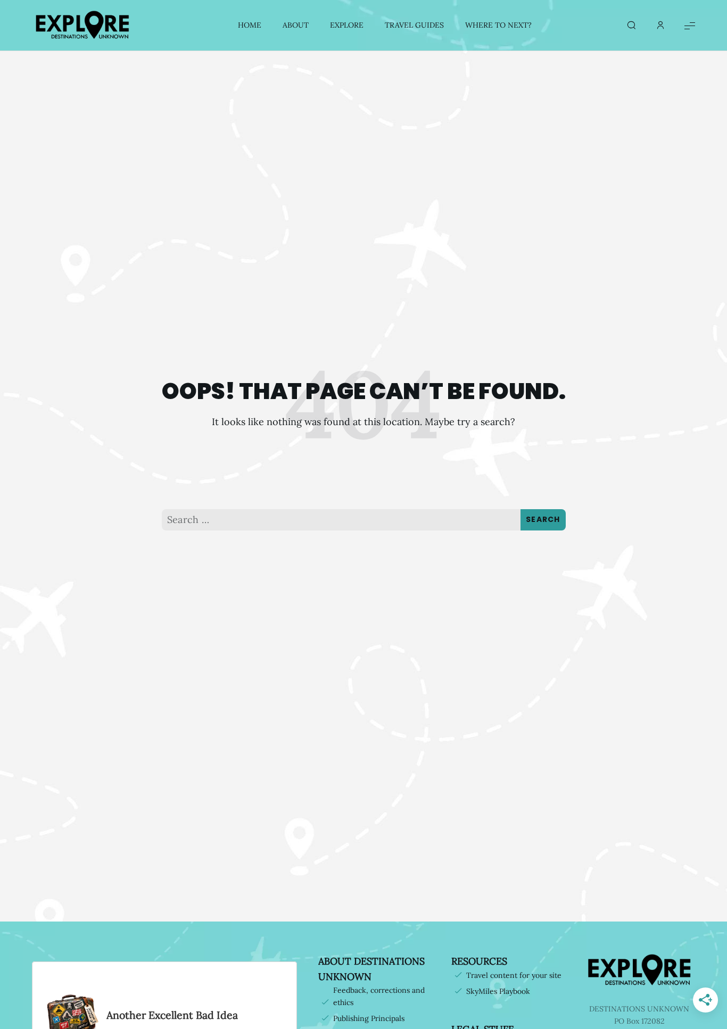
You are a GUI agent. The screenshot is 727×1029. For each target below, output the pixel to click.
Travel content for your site (513, 975)
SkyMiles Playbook (498, 991)
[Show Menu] (689, 25)
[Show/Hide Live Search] (631, 25)
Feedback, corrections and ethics (379, 996)
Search (543, 519)
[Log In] (660, 25)
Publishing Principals (368, 1018)
